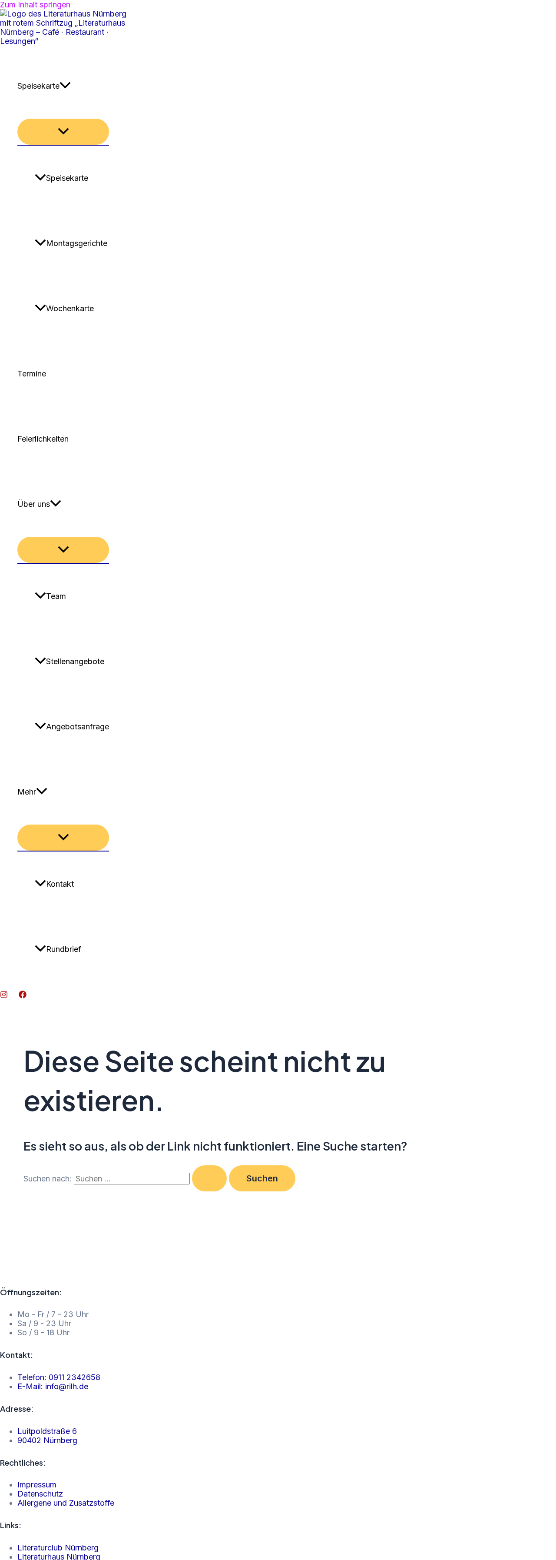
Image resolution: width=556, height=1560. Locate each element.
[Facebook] (22, 995)
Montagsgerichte (76, 243)
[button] (65, 86)
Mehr (26, 791)
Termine (31, 373)
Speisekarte (38, 85)
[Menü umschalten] (63, 132)
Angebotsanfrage (77, 726)
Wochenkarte (70, 308)
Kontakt (60, 883)
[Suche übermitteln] (209, 1178)
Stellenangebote (75, 661)
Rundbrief (63, 949)
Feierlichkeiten (43, 438)
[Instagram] (4, 995)
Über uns (33, 504)
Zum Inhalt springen (35, 4)
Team (56, 596)
